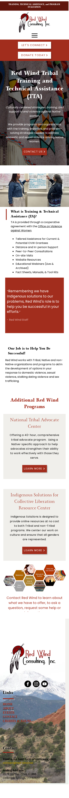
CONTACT (10, 717)
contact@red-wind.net (18, 763)
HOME (8, 705)
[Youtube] (44, 684)
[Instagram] (36, 684)
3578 (6, 774)
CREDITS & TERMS (17, 721)
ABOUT (8, 709)
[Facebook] (27, 684)
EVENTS (8, 713)
